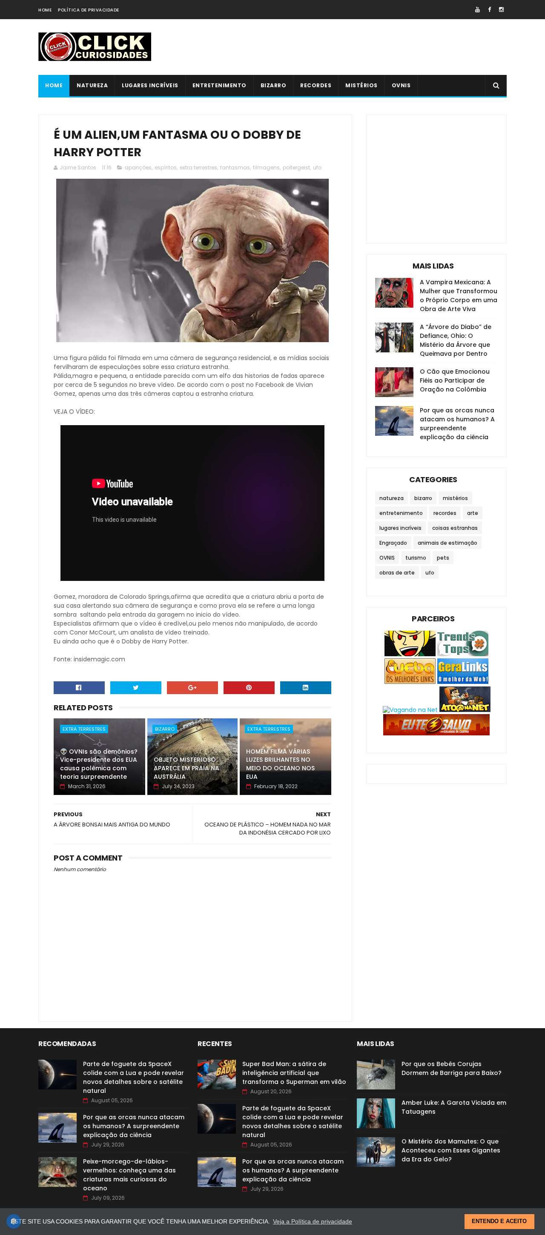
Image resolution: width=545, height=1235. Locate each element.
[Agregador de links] (462, 682)
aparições (138, 167)
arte (472, 513)
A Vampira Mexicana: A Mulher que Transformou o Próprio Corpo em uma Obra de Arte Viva (458, 295)
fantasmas (235, 167)
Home (45, 10)
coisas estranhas (455, 528)
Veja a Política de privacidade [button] (312, 1221)
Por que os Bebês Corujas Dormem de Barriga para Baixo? (452, 1068)
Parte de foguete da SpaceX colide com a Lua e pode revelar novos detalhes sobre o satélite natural (133, 1077)
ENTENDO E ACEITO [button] (499, 1221)
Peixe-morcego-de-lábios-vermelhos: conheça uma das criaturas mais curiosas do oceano (129, 1174)
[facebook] (489, 9)
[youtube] (477, 9)
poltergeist (296, 167)
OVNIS (387, 557)
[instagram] (501, 9)
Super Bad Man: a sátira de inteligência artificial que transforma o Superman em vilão (294, 1073)
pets (443, 557)
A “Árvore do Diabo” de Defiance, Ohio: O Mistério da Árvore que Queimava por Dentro (455, 340)
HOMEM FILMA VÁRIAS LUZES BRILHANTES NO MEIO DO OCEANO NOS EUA (280, 764)
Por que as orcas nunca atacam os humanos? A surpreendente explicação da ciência (457, 423)
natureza (92, 85)
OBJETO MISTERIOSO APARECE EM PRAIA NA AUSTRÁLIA (186, 767)
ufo (317, 167)
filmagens (266, 167)
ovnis (401, 85)
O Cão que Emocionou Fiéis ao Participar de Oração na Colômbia (455, 380)
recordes (315, 85)
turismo (415, 557)
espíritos (166, 167)
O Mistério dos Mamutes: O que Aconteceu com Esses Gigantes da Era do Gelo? (451, 1150)
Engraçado (393, 542)
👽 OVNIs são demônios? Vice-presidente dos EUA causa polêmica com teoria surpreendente (99, 764)
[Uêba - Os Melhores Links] (410, 682)
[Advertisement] (352, 47)
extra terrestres (198, 167)
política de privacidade (88, 10)
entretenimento (219, 85)
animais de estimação (447, 542)
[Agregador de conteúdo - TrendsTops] (462, 654)
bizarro (274, 85)
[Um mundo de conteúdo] (410, 654)
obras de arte (397, 572)
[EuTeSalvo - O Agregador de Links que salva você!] (436, 733)
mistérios (361, 85)
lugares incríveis (150, 85)
